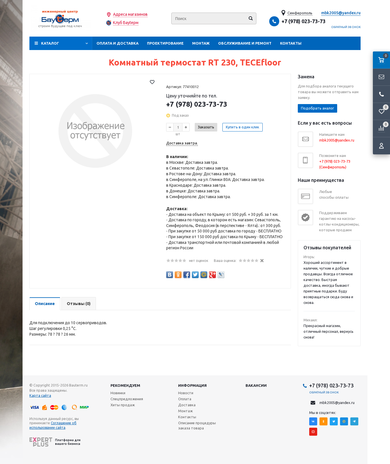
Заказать (206, 127)
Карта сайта (40, 395)
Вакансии (256, 385)
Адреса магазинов (130, 14)
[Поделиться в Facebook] (186, 274)
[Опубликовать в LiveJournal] (221, 274)
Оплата (184, 399)
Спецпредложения (126, 399)
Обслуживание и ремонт (245, 43)
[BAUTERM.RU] (60, 18)
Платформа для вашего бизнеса (68, 441)
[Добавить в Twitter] (195, 274)
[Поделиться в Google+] (212, 274)
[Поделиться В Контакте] (169, 274)
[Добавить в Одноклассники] (178, 274)
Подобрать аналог (317, 108)
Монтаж (201, 43)
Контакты (290, 43)
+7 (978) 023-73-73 (303, 21)
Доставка (187, 405)
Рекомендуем (125, 385)
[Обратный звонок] (381, 94)
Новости (185, 393)
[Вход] (381, 145)
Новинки (117, 393)
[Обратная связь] (381, 77)
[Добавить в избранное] (152, 82)
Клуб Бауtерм (125, 22)
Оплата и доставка (117, 43)
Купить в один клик (242, 127)
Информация (192, 385)
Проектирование (165, 43)
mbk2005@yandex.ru (341, 13)
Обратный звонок (346, 27)
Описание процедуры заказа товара (197, 425)
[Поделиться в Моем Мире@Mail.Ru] (203, 274)
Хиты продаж (122, 405)
